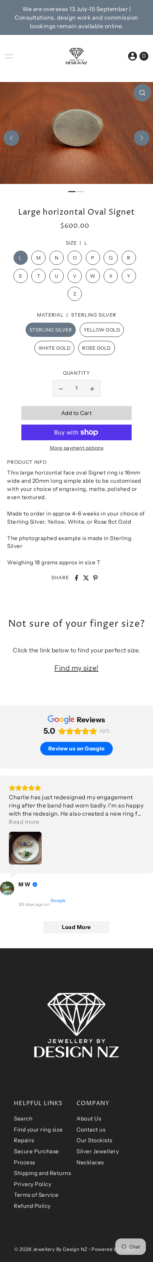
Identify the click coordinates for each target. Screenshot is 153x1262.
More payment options (76, 448)
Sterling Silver (51, 330)
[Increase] (92, 388)
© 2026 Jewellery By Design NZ (51, 1249)
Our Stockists (94, 1140)
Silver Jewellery (97, 1151)
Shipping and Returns (42, 1173)
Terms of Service (36, 1194)
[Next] (141, 138)
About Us (88, 1118)
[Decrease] (61, 388)
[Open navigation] (9, 56)
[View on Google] (7, 888)
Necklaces (90, 1162)
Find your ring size (38, 1129)
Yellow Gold (102, 330)
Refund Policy (32, 1205)
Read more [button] (24, 821)
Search (23, 1118)
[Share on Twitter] (86, 578)
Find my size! (76, 668)
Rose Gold (96, 348)
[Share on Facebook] (76, 578)
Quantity (76, 373)
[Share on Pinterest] (95, 578)
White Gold (54, 348)
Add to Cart (76, 413)
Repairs (24, 1140)
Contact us (90, 1129)
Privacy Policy (32, 1184)
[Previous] (11, 138)
